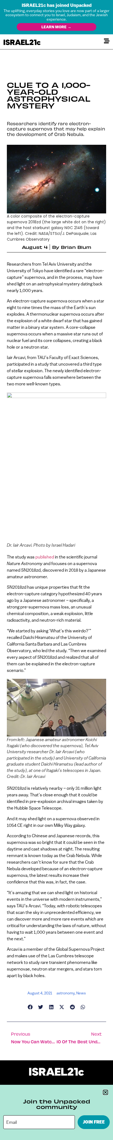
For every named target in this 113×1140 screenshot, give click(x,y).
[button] (105, 1092)
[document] (56, 570)
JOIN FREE (94, 1122)
